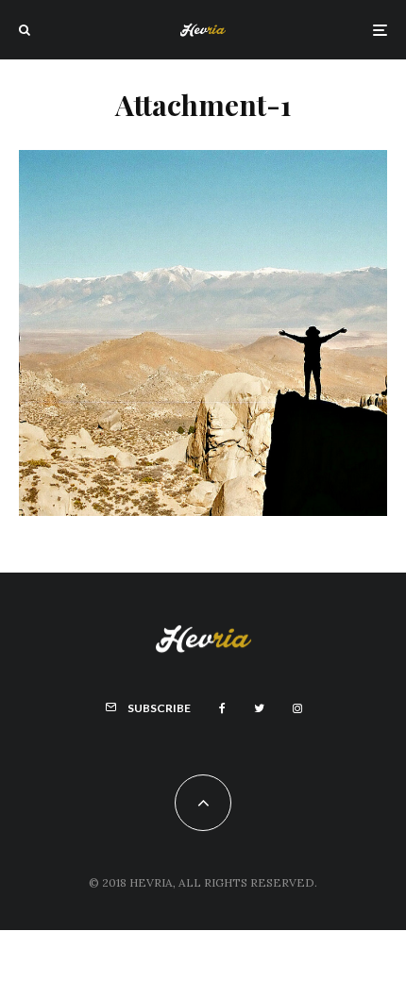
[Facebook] (222, 708)
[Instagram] (297, 708)
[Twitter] (259, 708)
